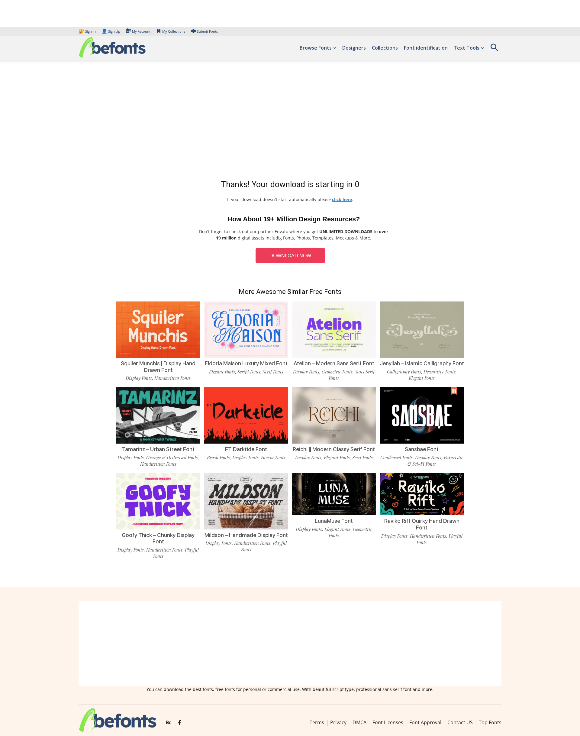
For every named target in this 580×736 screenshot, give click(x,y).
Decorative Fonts (440, 372)
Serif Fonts (273, 372)
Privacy (338, 722)
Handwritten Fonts (172, 378)
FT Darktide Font (246, 449)
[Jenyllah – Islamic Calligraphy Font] (422, 329)
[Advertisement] (290, 121)
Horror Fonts (273, 457)
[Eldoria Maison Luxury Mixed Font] (246, 329)
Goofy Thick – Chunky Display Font (158, 538)
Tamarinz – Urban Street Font (158, 449)
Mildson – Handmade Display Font (246, 535)
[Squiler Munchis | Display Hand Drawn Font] (158, 329)
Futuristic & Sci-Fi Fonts (435, 460)
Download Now (290, 255)
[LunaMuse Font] (334, 494)
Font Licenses (387, 722)
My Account (141, 31)
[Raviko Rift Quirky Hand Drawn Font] (422, 494)
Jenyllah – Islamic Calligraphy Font (422, 363)
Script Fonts (248, 372)
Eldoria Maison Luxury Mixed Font (246, 363)
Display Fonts (139, 378)
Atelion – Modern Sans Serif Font (334, 363)
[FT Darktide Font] (246, 415)
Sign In (88, 31)
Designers (354, 47)
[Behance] (168, 723)
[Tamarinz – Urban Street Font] (158, 415)
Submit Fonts (207, 31)
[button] (494, 49)
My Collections (173, 31)
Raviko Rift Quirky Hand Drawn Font (421, 524)
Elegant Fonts (222, 372)
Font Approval (425, 722)
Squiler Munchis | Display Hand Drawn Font (158, 366)
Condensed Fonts (396, 457)
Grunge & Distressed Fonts (172, 457)
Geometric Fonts (337, 372)
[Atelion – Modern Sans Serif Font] (334, 329)
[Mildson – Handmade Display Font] (246, 501)
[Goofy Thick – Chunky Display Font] (158, 501)
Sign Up (111, 31)
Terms (317, 722)
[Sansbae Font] (422, 415)
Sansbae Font (422, 449)
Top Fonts (490, 722)
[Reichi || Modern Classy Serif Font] (334, 415)
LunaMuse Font (334, 521)
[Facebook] (179, 723)
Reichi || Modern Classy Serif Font (334, 449)
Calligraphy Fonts (404, 372)
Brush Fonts (218, 457)
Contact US (460, 722)
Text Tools (466, 47)
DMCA (359, 722)
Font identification (426, 47)
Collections (385, 47)
